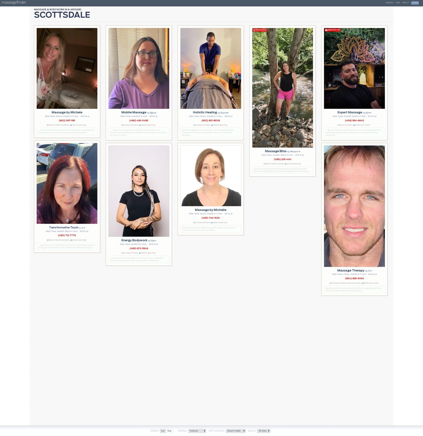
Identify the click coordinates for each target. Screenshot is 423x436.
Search (390, 3)
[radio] (163, 431)
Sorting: (182, 431)
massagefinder (14, 3)
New (398, 3)
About (405, 3)
